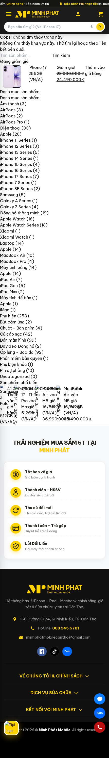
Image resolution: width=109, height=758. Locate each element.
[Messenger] (99, 698)
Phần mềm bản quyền (21, 358)
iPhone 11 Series (15, 140)
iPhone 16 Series (16, 170)
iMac (4, 309)
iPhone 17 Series (16, 176)
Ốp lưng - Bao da (16, 352)
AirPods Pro (11, 121)
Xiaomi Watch (14, 237)
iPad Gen (9, 285)
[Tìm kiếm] (100, 27)
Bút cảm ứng (12, 321)
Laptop (7, 243)
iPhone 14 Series (16, 158)
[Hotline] (99, 727)
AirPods (7, 109)
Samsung (9, 194)
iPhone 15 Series (16, 164)
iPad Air (7, 279)
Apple (6, 134)
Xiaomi (7, 231)
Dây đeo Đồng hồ (17, 346)
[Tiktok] (54, 651)
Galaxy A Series (15, 200)
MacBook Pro (13, 261)
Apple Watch (13, 218)
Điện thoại (10, 128)
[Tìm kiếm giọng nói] (91, 26)
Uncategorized (15, 376)
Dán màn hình (13, 340)
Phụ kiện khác (13, 364)
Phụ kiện (8, 315)
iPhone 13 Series (16, 152)
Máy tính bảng (13, 267)
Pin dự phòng (12, 370)
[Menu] (8, 14)
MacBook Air (12, 255)
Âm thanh (9, 103)
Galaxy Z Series (15, 206)
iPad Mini (8, 291)
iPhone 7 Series (15, 182)
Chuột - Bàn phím (17, 328)
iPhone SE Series (16, 188)
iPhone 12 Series (16, 146)
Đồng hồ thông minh (20, 212)
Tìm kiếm (61, 55)
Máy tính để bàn (15, 297)
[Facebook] (42, 651)
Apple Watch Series (19, 225)
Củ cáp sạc (11, 334)
